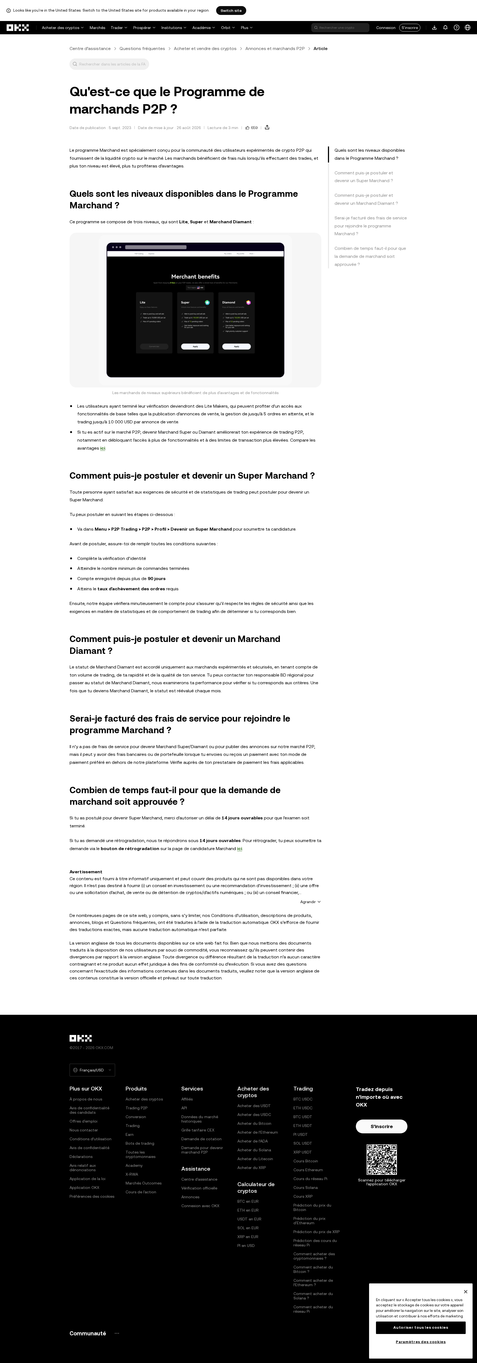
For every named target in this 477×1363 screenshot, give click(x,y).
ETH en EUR (248, 1210)
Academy (134, 1165)
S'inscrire (410, 27)
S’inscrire (382, 1126)
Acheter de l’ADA (252, 1141)
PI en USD (246, 1245)
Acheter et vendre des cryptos (205, 48)
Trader (117, 27)
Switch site (231, 10)
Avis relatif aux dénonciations (83, 1167)
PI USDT (300, 1134)
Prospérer (142, 27)
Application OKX (84, 1187)
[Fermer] (466, 1292)
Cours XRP (302, 1196)
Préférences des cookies (92, 1196)
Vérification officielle (199, 1188)
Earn (130, 1134)
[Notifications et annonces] (445, 27)
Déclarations (81, 1156)
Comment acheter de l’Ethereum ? (313, 1282)
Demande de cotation (201, 1139)
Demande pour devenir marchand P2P (202, 1150)
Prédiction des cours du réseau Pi (315, 1242)
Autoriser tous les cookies (420, 1327)
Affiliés (187, 1099)
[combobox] (113, 64)
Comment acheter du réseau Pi (313, 1309)
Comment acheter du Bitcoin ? (313, 1269)
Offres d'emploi (83, 1121)
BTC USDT (302, 1117)
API (184, 1108)
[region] (421, 1321)
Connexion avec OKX (200, 1206)
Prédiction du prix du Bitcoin (312, 1207)
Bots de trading (140, 1143)
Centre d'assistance (199, 1179)
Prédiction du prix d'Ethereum (309, 1220)
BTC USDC (302, 1099)
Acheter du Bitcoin (254, 1123)
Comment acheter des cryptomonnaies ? (314, 1256)
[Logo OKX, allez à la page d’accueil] (18, 28)
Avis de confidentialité (89, 1148)
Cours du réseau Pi (310, 1178)
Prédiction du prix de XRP (316, 1232)
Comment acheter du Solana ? (313, 1295)
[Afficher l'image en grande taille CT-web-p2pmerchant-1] (195, 310)
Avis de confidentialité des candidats (89, 1110)
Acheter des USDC (254, 1114)
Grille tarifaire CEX (197, 1130)
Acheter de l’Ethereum (257, 1132)
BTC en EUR (248, 1201)
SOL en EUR (248, 1228)
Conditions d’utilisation (91, 1139)
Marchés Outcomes (143, 1183)
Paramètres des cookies (421, 1342)
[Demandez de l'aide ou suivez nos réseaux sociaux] (456, 27)
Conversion (136, 1117)
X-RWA (132, 1174)
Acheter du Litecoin (255, 1159)
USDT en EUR (249, 1219)
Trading (133, 1125)
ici (102, 448)
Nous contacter (84, 1130)
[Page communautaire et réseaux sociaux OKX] (116, 1333)
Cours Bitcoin (305, 1161)
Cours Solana (305, 1187)
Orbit (225, 27)
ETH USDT (302, 1125)
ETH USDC (302, 1108)
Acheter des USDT (254, 1105)
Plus (244, 27)
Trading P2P (136, 1108)
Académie (201, 27)
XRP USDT (302, 1152)
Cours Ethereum (308, 1170)
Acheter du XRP (251, 1167)
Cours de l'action (141, 1192)
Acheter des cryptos (60, 27)
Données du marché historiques (199, 1119)
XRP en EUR (247, 1236)
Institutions (171, 27)
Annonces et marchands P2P (275, 48)
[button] (75, 64)
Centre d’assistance (90, 48)
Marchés (97, 27)
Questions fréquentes (142, 48)
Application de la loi (87, 1178)
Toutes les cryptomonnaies (140, 1154)
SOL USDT (302, 1143)
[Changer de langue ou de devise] (467, 27)
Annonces (190, 1197)
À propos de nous (86, 1099)
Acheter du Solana (254, 1150)
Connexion (386, 27)
